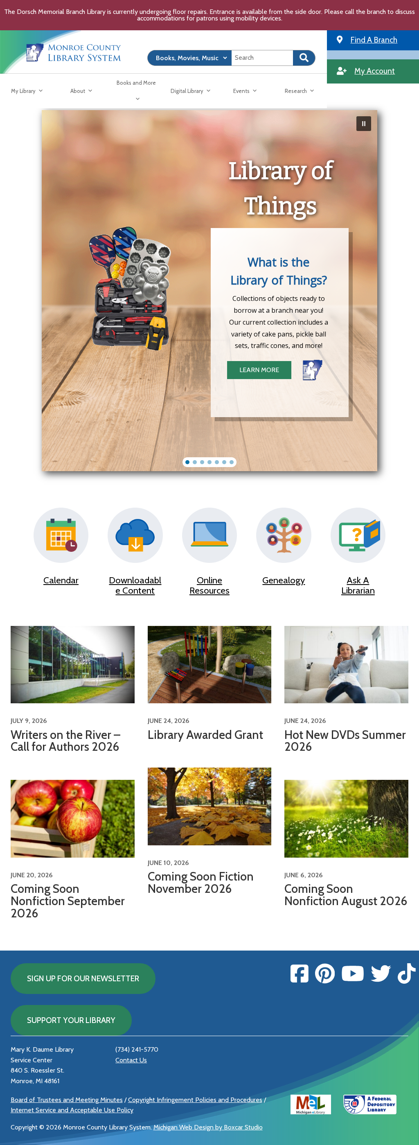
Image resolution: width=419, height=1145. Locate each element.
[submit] (304, 58)
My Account (374, 71)
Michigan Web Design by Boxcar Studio (208, 1127)
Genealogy (283, 580)
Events (241, 91)
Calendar (61, 580)
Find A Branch (373, 40)
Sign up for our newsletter (83, 978)
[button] (363, 123)
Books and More (136, 82)
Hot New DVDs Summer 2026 (345, 740)
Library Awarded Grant (205, 734)
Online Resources (209, 585)
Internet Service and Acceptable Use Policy (72, 1110)
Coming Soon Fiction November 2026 (201, 882)
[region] (209, 290)
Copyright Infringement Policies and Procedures (195, 1100)
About (77, 91)
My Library (23, 91)
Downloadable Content (135, 585)
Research (296, 91)
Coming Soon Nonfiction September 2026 (68, 900)
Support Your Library (71, 1020)
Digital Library (187, 91)
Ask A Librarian (358, 585)
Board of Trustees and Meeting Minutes (67, 1100)
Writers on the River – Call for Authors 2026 (65, 740)
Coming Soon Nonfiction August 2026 (345, 894)
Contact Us (131, 1060)
